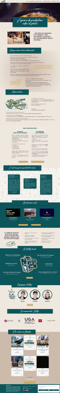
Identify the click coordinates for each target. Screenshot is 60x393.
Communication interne (37, 1)
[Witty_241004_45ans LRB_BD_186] (30, 216)
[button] (3, 321)
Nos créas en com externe (36, 224)
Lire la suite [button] (17, 351)
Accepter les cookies (43, 390)
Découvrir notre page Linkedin (30, 382)
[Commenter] (13, 354)
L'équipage (30, 304)
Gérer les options (40, 388)
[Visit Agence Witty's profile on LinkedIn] (15, 352)
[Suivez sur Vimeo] (27, 390)
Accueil (27, 1)
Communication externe (46, 1)
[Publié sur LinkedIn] (17, 348)
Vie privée (49, 391)
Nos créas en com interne (23, 224)
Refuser (54, 390)
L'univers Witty (29, 277)
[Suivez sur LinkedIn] (23, 390)
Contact (58, 1)
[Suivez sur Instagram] (26, 390)
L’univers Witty (31, 1)
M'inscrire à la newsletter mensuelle (38, 161)
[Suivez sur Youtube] (24, 390)
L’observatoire (54, 1)
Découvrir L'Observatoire (23, 161)
